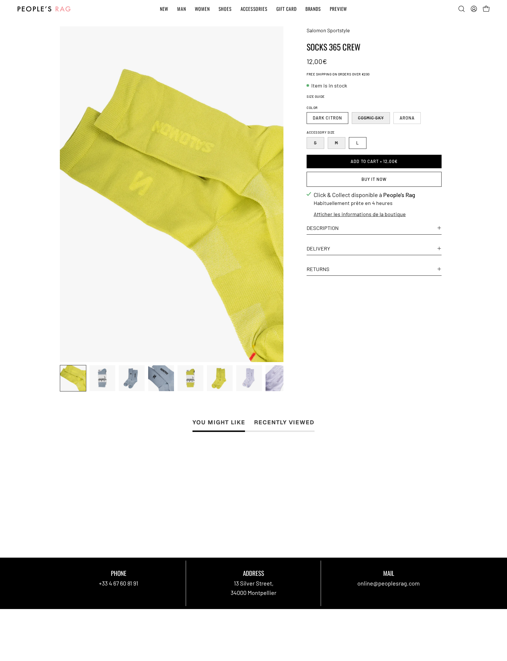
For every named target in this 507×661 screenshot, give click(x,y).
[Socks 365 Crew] (73, 378)
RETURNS (318, 269)
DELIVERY (318, 248)
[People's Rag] (44, 9)
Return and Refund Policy (267, 621)
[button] (461, 9)
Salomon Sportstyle (328, 30)
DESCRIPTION (323, 228)
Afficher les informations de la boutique (360, 214)
